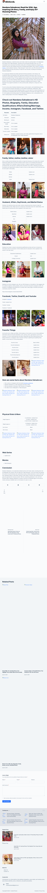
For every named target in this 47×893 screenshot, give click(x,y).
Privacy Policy (42, 890)
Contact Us (6, 871)
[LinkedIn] (39, 485)
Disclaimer (37, 890)
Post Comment (6, 801)
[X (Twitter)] (18, 485)
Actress (18, 14)
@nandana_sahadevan (28, 383)
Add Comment (5, 785)
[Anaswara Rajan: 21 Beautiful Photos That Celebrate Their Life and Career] (34, 626)
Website (33, 779)
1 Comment (23, 14)
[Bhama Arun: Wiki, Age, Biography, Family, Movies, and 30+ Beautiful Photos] (12, 719)
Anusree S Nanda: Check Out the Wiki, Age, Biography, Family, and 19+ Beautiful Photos (14, 821)
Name (3, 779)
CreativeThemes (14, 890)
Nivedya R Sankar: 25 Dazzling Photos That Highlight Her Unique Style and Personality (14, 815)
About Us (6, 870)
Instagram (9, 299)
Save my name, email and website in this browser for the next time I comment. (18, 798)
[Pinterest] (29, 485)
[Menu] (44, 1)
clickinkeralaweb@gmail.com (12, 885)
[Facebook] (7, 485)
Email (18, 779)
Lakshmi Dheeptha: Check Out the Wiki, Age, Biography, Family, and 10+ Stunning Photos (36, 821)
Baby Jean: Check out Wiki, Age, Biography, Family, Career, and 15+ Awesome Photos (36, 815)
